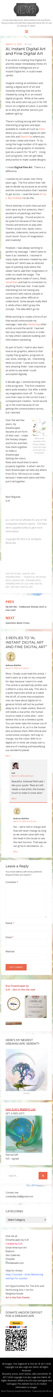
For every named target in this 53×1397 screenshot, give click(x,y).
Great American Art (16, 1247)
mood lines (12, 282)
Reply (8, 756)
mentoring (34, 324)
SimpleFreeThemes (23, 1391)
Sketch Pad (26, 136)
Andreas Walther (13, 665)
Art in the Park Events (18, 1297)
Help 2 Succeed (14, 1274)
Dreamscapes (13, 576)
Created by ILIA (14, 1243)
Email (9, 937)
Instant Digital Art (22, 586)
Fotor (42, 129)
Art (19, 573)
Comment (12, 882)
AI (33, 576)
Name (10, 923)
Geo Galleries (13, 1255)
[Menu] (26, 31)
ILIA (30, 44)
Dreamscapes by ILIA (17, 583)
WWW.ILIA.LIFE (25, 1380)
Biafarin (10, 1251)
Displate (10, 1259)
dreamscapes (33, 580)
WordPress (47, 1391)
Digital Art (28, 573)
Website (10, 951)
